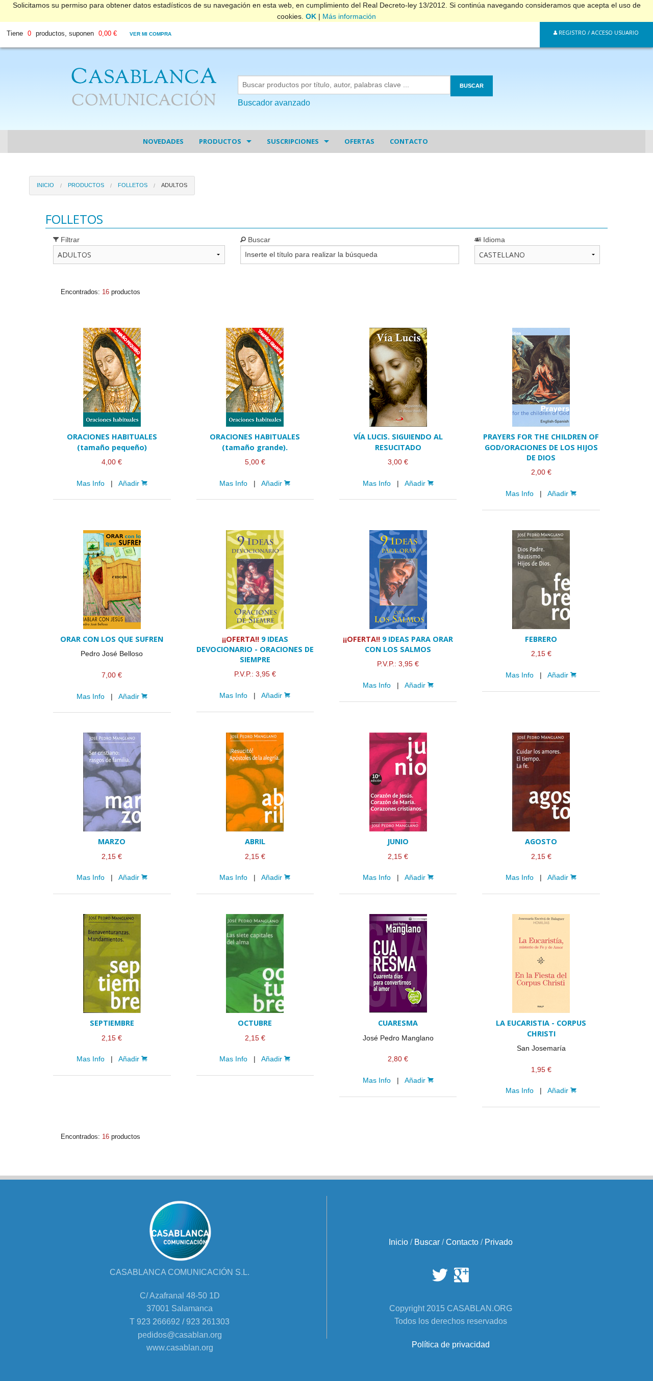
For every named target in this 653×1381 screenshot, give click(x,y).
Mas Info (91, 483)
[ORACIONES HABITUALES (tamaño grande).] (255, 377)
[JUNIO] (398, 782)
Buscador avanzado (274, 102)
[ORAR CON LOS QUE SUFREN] (111, 579)
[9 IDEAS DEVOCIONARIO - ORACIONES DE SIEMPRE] (255, 579)
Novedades (163, 141)
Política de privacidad (451, 1344)
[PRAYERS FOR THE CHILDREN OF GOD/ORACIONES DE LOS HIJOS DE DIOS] (540, 377)
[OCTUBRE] (255, 963)
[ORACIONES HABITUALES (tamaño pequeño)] (111, 377)
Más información (349, 16)
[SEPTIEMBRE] (111, 963)
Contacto (409, 141)
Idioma (493, 240)
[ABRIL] (255, 782)
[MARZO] (111, 782)
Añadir (129, 483)
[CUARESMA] (398, 963)
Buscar (258, 240)
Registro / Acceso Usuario (598, 32)
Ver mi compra (150, 34)
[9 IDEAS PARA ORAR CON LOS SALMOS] (398, 579)
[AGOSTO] (540, 782)
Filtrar (69, 240)
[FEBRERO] (540, 579)
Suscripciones (293, 141)
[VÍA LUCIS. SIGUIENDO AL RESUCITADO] (398, 377)
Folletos (132, 185)
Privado (499, 1242)
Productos (220, 141)
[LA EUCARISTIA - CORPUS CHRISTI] (540, 963)
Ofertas (359, 141)
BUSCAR (472, 86)
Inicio (45, 185)
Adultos (174, 185)
